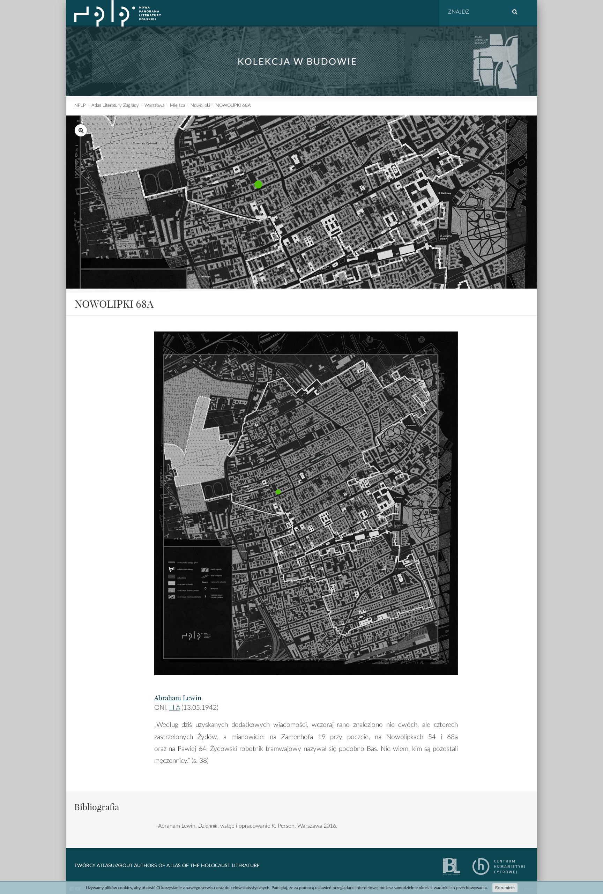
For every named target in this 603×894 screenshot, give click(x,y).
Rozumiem (505, 888)
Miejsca (177, 105)
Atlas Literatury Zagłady (115, 105)
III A (174, 708)
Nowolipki (200, 105)
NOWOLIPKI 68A (233, 105)
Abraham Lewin (177, 698)
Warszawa (154, 105)
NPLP (80, 105)
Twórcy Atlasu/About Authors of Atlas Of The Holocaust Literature (167, 865)
